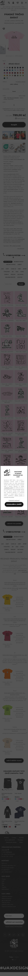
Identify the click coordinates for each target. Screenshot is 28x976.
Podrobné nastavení (14, 500)
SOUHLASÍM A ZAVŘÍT (14, 504)
